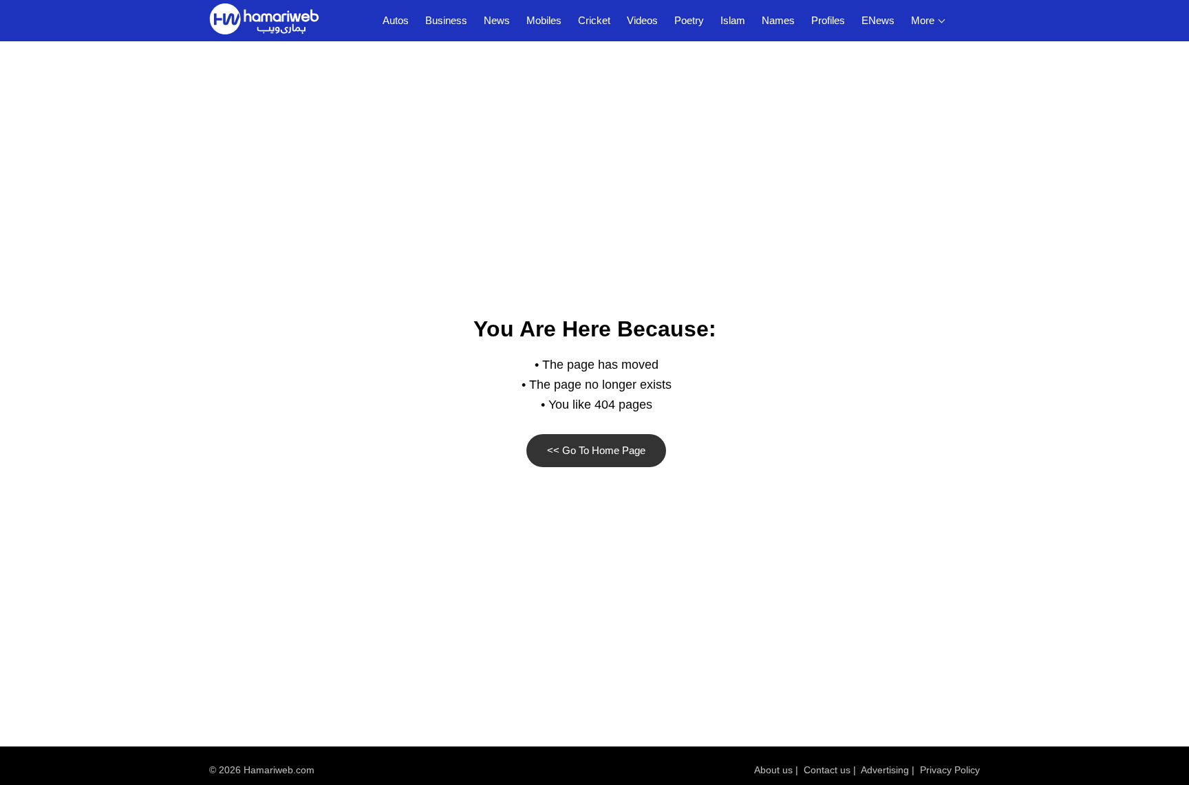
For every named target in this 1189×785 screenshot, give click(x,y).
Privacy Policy (950, 769)
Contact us (827, 769)
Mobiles (543, 20)
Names (778, 20)
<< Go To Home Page (596, 450)
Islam (732, 20)
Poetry (689, 20)
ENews (878, 20)
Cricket (594, 20)
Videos (642, 20)
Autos (396, 20)
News (497, 20)
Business (446, 20)
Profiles (828, 20)
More (922, 20)
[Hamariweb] (264, 20)
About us (773, 769)
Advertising (885, 769)
